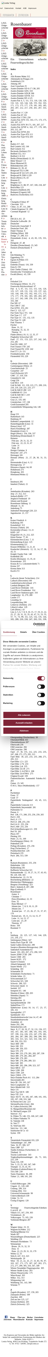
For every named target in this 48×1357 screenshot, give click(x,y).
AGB (24, 8)
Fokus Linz (4, 166)
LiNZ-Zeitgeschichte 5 (4, 67)
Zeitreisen (23, 15)
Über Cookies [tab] (38, 632)
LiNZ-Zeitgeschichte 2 (4, 37)
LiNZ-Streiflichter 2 (4, 118)
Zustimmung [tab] (9, 632)
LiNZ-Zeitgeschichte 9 (4, 98)
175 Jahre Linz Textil (3, 255)
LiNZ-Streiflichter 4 (4, 138)
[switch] (41, 686)
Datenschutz (9, 8)
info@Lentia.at (33, 1344)
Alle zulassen (24, 715)
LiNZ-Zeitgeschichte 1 (4, 26)
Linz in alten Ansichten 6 (4, 214)
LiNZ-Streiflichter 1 (4, 108)
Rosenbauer (4, 240)
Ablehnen (24, 730)
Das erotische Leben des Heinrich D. (4, 153)
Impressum (32, 8)
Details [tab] (23, 632)
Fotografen (8, 15)
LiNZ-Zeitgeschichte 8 (4, 87)
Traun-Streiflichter (4, 225)
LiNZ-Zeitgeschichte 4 (4, 57)
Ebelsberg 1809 (4, 193)
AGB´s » (30, 1339)
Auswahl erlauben (24, 723)
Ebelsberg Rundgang (4, 202)
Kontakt (18, 8)
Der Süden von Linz (4, 174)
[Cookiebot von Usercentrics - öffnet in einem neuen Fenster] (34, 624)
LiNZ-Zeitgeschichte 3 (4, 47)
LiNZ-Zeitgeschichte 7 (4, 77)
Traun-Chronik (4, 233)
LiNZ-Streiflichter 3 (4, 128)
